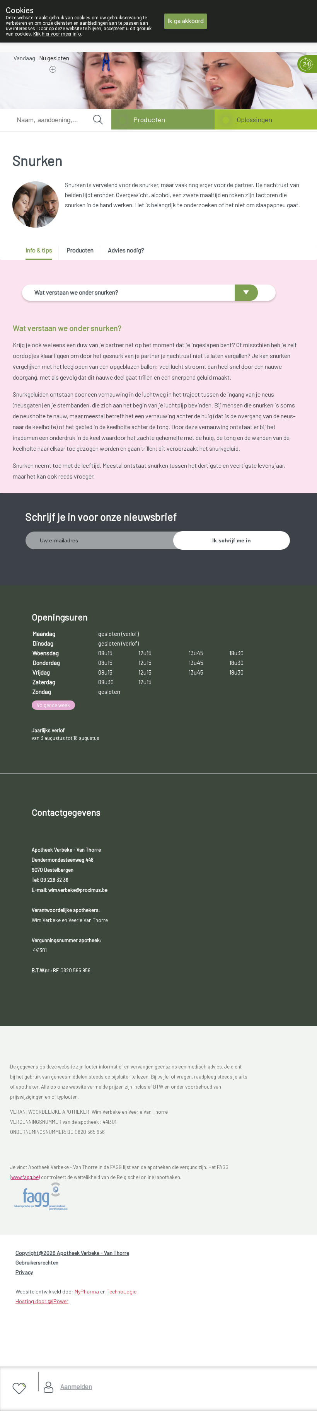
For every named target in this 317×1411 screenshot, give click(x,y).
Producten (149, 119)
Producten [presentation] (80, 250)
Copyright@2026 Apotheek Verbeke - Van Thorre (72, 1252)
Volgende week (53, 705)
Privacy (24, 1272)
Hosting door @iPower (41, 1301)
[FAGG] (49, 1196)
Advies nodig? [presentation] (126, 250)
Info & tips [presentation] (39, 250)
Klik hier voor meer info (57, 34)
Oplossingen (254, 119)
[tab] (42, 253)
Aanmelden (76, 1386)
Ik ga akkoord (185, 21)
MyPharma (87, 1291)
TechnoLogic (121, 1291)
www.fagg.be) (25, 1177)
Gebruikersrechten (36, 1262)
